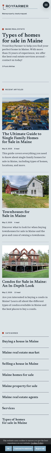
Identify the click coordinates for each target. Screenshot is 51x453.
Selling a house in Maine (20, 364)
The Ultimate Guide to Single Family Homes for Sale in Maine (21, 138)
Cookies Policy (37, 443)
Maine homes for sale (18, 375)
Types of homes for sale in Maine (14, 421)
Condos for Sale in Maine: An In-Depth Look (24, 284)
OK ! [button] (8, 448)
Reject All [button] (40, 448)
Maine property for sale (19, 386)
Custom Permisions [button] (23, 448)
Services (8, 408)
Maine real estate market (20, 352)
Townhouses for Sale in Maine (16, 214)
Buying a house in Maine (20, 341)
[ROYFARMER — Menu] (46, 5)
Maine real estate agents (20, 397)
